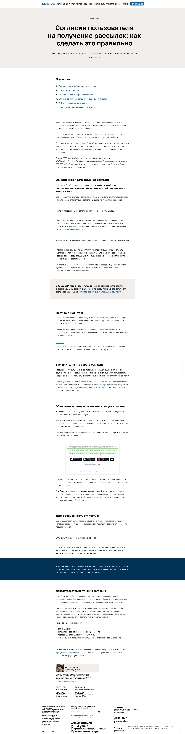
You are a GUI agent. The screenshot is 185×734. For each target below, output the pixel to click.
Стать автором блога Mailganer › (66, 681)
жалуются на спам (74, 229)
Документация (81, 722)
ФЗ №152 (100, 134)
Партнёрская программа (88, 728)
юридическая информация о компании (73, 652)
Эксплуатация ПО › (48, 717)
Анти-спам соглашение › (50, 714)
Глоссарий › (46, 724)
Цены (65, 4)
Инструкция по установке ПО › (52, 718)
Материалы (99, 4)
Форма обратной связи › (122, 711)
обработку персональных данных (84, 717)
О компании (112, 4)
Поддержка (88, 4)
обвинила (80, 158)
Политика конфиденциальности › (53, 706)
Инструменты (75, 4)
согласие (90, 715)
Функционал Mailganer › (50, 720)
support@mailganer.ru (134, 709)
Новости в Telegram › (121, 730)
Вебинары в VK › (119, 732)
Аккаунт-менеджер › (120, 721)
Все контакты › (119, 712)
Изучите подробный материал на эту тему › (100, 292)
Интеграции (79, 725)
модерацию (97, 572)
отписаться (94, 547)
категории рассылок (108, 385)
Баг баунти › (46, 723)
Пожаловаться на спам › (50, 721)
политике (137, 728)
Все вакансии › (119, 723)
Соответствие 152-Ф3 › (49, 715)
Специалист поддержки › (122, 720)
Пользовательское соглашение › (53, 709)
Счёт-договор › (47, 708)
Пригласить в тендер (85, 731)
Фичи (59, 4)
